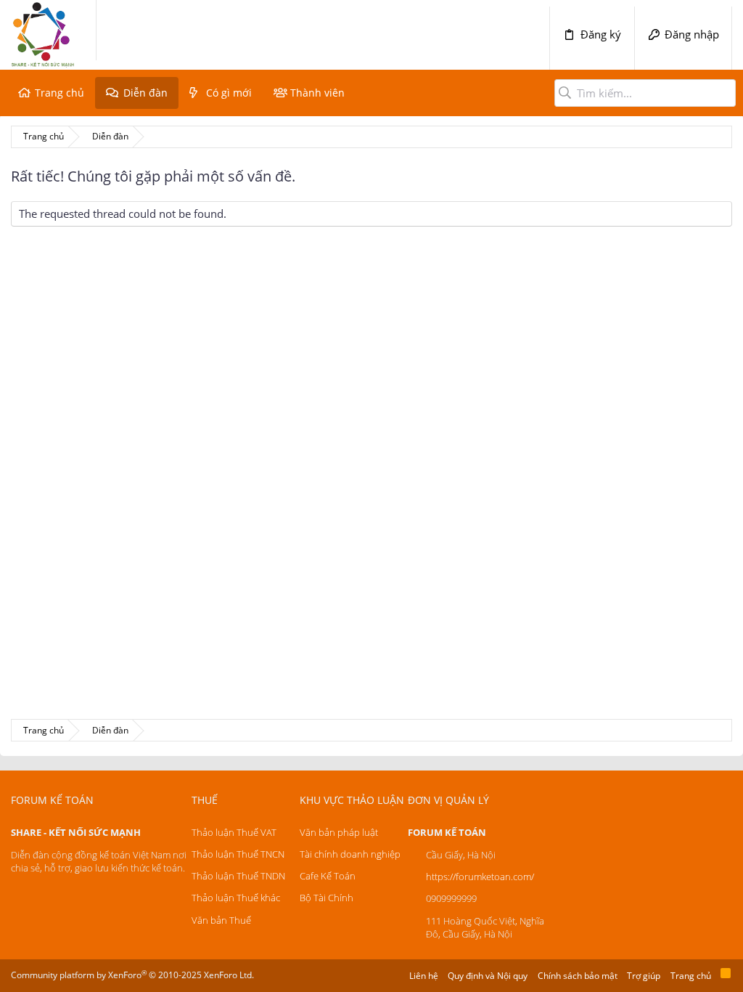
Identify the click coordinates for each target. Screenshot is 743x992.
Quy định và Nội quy (488, 975)
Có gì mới (229, 92)
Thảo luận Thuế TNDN (238, 875)
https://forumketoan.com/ (480, 876)
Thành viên (317, 92)
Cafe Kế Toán (328, 875)
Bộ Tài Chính (326, 897)
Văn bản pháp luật (339, 832)
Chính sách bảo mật (577, 975)
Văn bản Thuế (221, 920)
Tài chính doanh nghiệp (350, 854)
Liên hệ (423, 975)
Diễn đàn (145, 92)
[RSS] (725, 975)
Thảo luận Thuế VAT (234, 832)
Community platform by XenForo (132, 975)
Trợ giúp (643, 975)
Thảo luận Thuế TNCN (238, 854)
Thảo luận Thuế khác (236, 897)
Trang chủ (59, 92)
